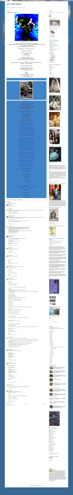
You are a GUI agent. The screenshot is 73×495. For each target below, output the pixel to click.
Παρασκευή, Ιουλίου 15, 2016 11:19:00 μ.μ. (13, 213)
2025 (50, 333)
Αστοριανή (9, 247)
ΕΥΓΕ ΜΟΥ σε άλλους (52, 67)
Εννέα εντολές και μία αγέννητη (53, 44)
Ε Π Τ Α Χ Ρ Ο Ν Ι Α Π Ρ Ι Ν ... (56, 405)
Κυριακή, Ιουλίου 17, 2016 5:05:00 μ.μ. (12, 252)
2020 (50, 338)
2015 (50, 356)
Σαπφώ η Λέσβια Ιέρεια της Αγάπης (53, 50)
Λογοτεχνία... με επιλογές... (53, 437)
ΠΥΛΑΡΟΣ (51, 442)
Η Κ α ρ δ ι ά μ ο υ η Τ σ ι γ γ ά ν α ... (14, 79)
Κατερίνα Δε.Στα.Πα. (10, 215)
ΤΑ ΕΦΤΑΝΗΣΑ (51, 447)
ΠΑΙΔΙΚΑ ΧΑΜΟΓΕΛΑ (52, 443)
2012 (50, 359)
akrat (9, 384)
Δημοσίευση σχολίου (10, 402)
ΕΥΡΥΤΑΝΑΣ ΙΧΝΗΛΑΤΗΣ (11, 203)
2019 (50, 339)
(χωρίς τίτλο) (54, 397)
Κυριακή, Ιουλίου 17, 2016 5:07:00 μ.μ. (12, 263)
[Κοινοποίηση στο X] (19, 199)
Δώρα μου (51, 66)
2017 (50, 341)
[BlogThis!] (18, 199)
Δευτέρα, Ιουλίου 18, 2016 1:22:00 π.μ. (12, 346)
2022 (50, 336)
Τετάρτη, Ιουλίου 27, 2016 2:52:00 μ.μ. (12, 387)
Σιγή (50, 328)
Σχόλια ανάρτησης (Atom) (12, 405)
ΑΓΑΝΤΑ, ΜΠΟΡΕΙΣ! (52, 441)
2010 (50, 361)
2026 (50, 332)
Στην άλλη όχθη (51, 47)
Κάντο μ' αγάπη (52, 430)
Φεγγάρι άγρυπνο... (55, 393)
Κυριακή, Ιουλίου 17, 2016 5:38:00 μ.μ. (12, 334)
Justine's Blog (51, 436)
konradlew (38, 485)
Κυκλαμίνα (9, 208)
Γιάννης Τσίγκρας (52, 449)
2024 (50, 334)
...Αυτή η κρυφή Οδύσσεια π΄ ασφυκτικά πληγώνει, (58, 370)
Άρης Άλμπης (51, 432)
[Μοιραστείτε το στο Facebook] (20, 199)
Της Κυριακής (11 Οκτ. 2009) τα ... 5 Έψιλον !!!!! (58, 401)
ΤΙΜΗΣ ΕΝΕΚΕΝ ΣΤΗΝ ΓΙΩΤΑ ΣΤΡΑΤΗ (54, 327)
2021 (50, 337)
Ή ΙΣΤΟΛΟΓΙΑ (51, 454)
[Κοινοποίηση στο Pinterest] (21, 199)
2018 (50, 340)
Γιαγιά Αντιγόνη (52, 448)
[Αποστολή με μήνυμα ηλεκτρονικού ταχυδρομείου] (17, 199)
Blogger (42, 485)
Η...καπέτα (54, 366)
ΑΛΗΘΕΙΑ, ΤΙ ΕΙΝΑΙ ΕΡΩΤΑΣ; (56, 374)
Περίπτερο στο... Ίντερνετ (53, 431)
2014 (50, 357)
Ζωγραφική (51, 68)
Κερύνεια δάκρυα (52, 46)
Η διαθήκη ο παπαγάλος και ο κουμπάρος (54, 45)
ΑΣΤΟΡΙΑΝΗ (14, 4)
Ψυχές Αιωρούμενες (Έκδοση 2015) (54, 41)
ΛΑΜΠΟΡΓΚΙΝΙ (51, 438)
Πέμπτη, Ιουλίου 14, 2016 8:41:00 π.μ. (12, 206)
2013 (50, 358)
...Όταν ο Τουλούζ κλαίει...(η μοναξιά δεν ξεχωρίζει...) (59, 389)
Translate (63, 12)
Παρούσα (51, 69)
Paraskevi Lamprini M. (11, 235)
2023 (50, 335)
